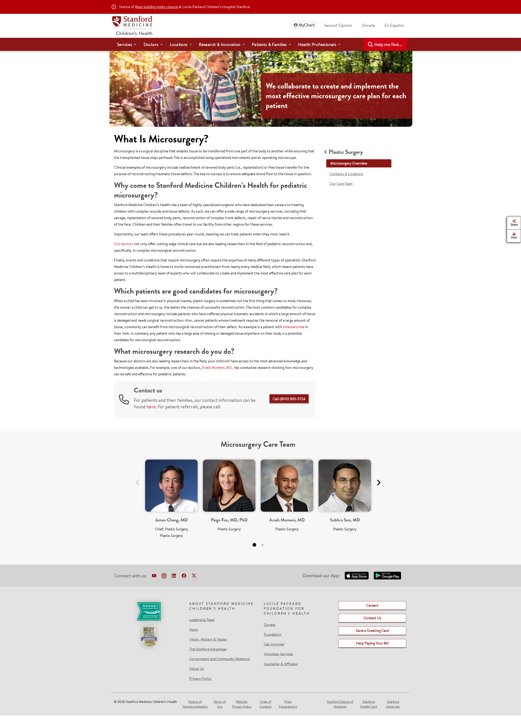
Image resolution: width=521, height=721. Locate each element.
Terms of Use (219, 704)
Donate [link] (368, 25)
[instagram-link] (164, 576)
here (151, 407)
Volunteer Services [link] (278, 654)
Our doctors (123, 243)
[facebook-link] (184, 576)
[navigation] (260, 44)
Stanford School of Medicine (340, 704)
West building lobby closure (156, 6)
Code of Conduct (265, 704)
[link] (396, 25)
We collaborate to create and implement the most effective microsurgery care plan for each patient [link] (336, 95)
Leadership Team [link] (202, 619)
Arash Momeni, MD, (217, 367)
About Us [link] (196, 668)
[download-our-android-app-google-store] (387, 575)
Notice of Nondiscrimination (195, 704)
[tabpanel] (171, 500)
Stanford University (393, 704)
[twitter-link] (194, 576)
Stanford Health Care (368, 704)
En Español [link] (394, 25)
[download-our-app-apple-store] (357, 575)
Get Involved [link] (274, 644)
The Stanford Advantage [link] (208, 649)
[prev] (137, 480)
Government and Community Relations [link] (219, 659)
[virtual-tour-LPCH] (154, 576)
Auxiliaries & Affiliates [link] (281, 663)
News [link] (193, 629)
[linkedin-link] (173, 576)
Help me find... (388, 44)
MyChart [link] (307, 25)
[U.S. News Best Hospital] (149, 637)
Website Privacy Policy (241, 704)
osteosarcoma (293, 326)
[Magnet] (149, 611)
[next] (378, 480)
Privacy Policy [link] (200, 678)
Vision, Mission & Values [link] (208, 639)
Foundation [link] (272, 634)
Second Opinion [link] (338, 25)
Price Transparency (287, 704)
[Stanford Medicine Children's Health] (132, 25)
